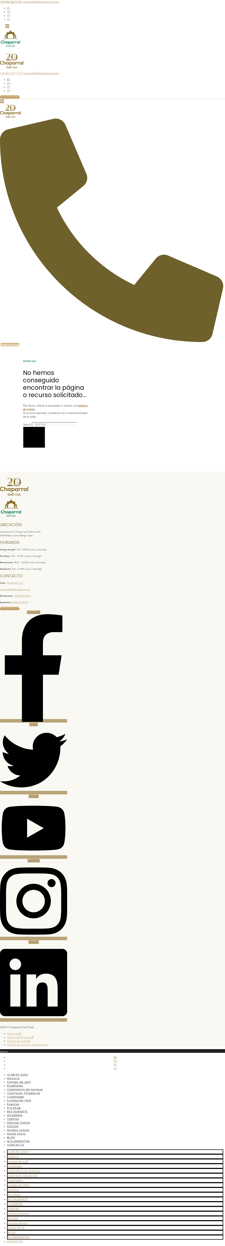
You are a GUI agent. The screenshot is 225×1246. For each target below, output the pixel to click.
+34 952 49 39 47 (22, 595)
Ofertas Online (18, 1213)
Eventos (13, 1189)
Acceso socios (17, 1223)
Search (27, 424)
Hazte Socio (16, 1134)
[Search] (34, 437)
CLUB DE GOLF (18, 1151)
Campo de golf (18, 1161)
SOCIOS (13, 1218)
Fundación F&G (18, 1185)
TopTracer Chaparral (22, 1175)
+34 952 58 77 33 (11, 2)
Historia (13, 1156)
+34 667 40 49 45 (19, 602)
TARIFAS (13, 1208)
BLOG (12, 1232)
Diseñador (15, 1166)
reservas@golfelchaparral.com (40, 2)
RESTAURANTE (18, 1199)
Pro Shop (14, 1194)
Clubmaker (15, 1180)
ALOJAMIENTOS (19, 1237)
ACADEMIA (15, 1204)
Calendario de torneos (24, 1170)
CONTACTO (15, 1145)
